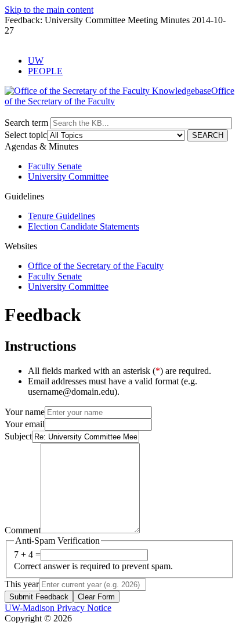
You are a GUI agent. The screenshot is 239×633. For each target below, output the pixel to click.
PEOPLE (45, 71)
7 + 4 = (27, 554)
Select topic (26, 135)
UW (36, 61)
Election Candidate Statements (83, 226)
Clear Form (96, 596)
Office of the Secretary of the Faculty (96, 266)
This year (22, 584)
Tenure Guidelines (61, 216)
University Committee (68, 176)
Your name (25, 412)
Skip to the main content (49, 9)
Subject (18, 436)
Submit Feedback (38, 596)
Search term (26, 123)
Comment (23, 530)
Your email (25, 424)
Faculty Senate (55, 166)
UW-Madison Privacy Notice (58, 608)
